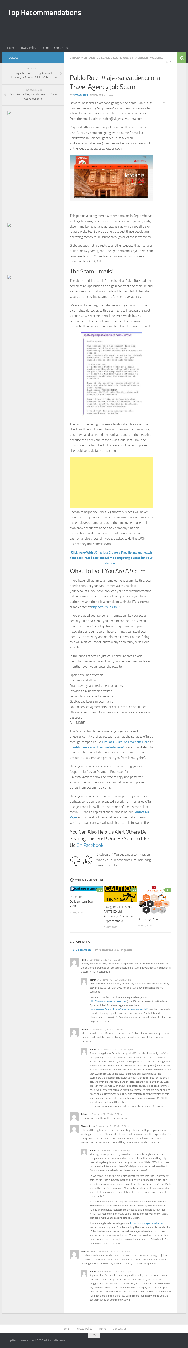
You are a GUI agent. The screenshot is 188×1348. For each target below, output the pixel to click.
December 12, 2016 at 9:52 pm (107, 1114)
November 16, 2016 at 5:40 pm (114, 1251)
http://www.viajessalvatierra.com (108, 1001)
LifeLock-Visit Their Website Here (125, 742)
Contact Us (61, 47)
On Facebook (89, 845)
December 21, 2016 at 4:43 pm (105, 959)
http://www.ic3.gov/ (105, 607)
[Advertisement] (74, 28)
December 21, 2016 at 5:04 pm (115, 979)
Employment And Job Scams (90, 58)
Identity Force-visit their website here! (97, 747)
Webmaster (80, 95)
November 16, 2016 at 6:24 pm (116, 1271)
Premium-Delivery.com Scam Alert (82, 901)
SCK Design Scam (149, 919)
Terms (45, 47)
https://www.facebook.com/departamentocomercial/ (119, 1009)
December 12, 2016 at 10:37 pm (116, 1049)
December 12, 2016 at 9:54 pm (107, 1029)
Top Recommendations (44, 12)
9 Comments (84, 950)
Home (11, 47)
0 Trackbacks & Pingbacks (115, 950)
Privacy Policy (28, 47)
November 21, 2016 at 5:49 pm (114, 1126)
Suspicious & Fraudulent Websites (138, 58)
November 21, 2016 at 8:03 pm (116, 1150)
